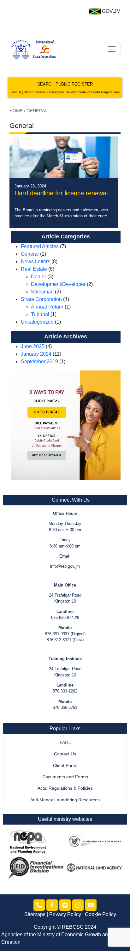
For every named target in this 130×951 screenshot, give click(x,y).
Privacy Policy (65, 914)
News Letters (35, 261)
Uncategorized (37, 322)
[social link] (39, 905)
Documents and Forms (65, 777)
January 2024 (36, 354)
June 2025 (32, 346)
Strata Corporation (41, 299)
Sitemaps (34, 914)
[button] (66, 425)
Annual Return (47, 306)
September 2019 (39, 361)
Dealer (38, 276)
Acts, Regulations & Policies (65, 788)
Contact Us (65, 754)
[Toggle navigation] (112, 49)
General (30, 254)
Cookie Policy (100, 914)
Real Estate (34, 269)
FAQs (65, 742)
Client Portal (65, 765)
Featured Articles (40, 246)
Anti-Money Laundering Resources (65, 800)
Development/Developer (58, 284)
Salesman (42, 291)
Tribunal (40, 314)
